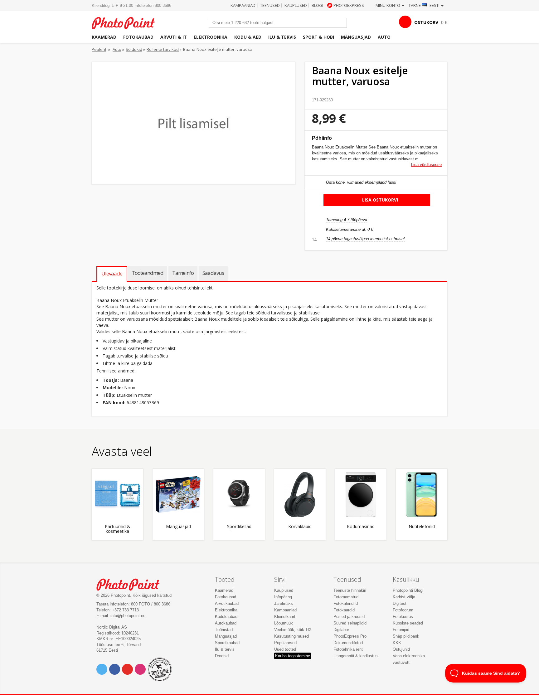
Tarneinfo (183, 272)
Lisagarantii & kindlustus (355, 656)
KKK (397, 642)
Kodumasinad (361, 526)
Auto (384, 37)
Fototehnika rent (348, 649)
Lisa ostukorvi (379, 200)
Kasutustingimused (291, 636)
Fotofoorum (403, 610)
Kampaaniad (243, 5)
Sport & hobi (318, 37)
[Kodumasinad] (360, 494)
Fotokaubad (138, 37)
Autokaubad (225, 623)
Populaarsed (285, 642)
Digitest (399, 603)
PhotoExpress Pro (350, 636)
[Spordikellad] (239, 494)
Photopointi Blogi (408, 590)
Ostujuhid (401, 649)
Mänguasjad (356, 37)
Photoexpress (348, 5)
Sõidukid (134, 49)
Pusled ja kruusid (349, 616)
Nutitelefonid (422, 526)
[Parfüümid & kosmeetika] (117, 494)
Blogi (317, 5)
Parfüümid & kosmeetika (117, 529)
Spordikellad (239, 526)
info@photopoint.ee (127, 615)
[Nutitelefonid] (421, 494)
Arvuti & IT (173, 37)
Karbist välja (404, 597)
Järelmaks (283, 603)
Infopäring (283, 597)
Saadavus (213, 272)
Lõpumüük (283, 623)
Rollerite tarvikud (163, 49)
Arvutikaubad (227, 603)
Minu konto (388, 5)
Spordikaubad (227, 642)
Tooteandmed (147, 272)
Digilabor (341, 629)
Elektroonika (210, 37)
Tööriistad (224, 629)
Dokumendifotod (348, 642)
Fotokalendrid (345, 603)
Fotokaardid (344, 610)
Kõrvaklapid (300, 526)
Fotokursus (403, 616)
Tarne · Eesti (424, 5)
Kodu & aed (247, 37)
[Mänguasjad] (178, 494)
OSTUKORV (426, 22)
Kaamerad (104, 37)
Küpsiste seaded (408, 623)
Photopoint (127, 22)
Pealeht (99, 49)
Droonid (222, 656)
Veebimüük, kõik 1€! (292, 629)
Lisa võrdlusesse (426, 164)
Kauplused (295, 5)
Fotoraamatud (345, 597)
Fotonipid (401, 629)
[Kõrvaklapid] (300, 494)
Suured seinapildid (350, 623)
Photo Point (131, 583)
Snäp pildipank (406, 636)
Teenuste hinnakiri (349, 590)
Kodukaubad (226, 616)
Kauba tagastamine (292, 656)
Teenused (270, 5)
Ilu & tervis (282, 37)
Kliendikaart (284, 616)
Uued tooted (285, 649)
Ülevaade (111, 273)
